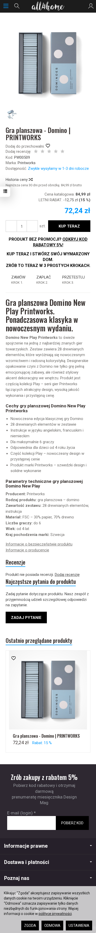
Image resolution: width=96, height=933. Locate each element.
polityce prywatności (55, 914)
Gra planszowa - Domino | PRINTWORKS (46, 736)
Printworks (27, 163)
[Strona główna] (48, 6)
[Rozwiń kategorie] (6, 6)
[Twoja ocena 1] (36, 152)
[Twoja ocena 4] (55, 152)
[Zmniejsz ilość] (32, 226)
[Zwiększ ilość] (11, 226)
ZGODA (30, 925)
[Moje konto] (91, 6)
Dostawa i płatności (26, 862)
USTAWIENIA (79, 925)
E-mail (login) (20, 813)
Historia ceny (17, 179)
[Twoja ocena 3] (49, 152)
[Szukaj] (17, 6)
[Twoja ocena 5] (62, 152)
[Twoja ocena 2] (42, 152)
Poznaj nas (16, 878)
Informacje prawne (26, 846)
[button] (47, 63)
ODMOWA (52, 925)
